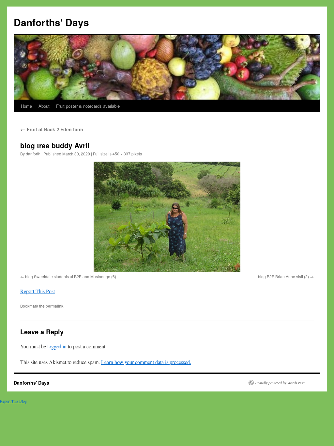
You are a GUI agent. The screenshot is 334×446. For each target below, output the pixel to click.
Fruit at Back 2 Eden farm (51, 129)
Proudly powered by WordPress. (280, 382)
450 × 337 (121, 153)
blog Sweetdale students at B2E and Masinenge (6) (70, 276)
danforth (33, 153)
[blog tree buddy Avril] (167, 217)
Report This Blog (13, 401)
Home (26, 106)
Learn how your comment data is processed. (146, 361)
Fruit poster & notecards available (88, 106)
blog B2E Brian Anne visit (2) (283, 276)
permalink (54, 306)
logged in (57, 346)
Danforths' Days (51, 22)
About (44, 106)
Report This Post (37, 291)
